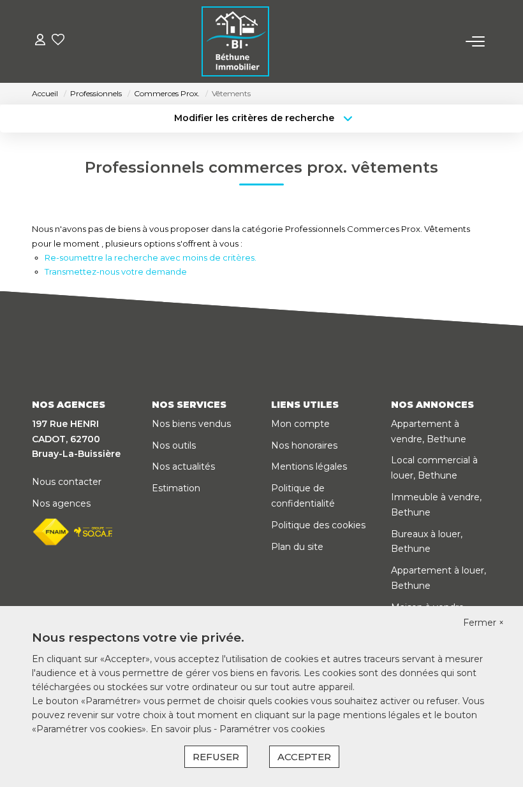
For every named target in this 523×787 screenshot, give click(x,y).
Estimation (176, 488)
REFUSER (216, 757)
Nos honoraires (304, 445)
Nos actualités (183, 466)
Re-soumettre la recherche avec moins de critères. (150, 257)
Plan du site (297, 546)
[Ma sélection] (58, 41)
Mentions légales (309, 466)
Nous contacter (66, 481)
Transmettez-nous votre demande (116, 271)
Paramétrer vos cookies (272, 729)
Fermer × (483, 622)
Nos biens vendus (191, 424)
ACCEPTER (304, 757)
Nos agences (61, 503)
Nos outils (174, 445)
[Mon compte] (40, 41)
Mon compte (300, 424)
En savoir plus (182, 729)
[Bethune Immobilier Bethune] (235, 41)
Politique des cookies (318, 525)
